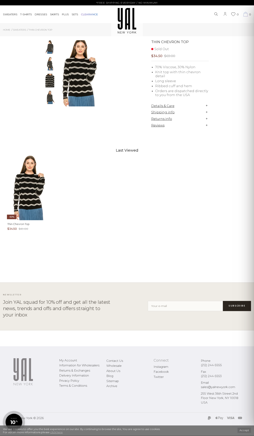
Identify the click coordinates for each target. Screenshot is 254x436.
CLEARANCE (89, 14)
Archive (111, 386)
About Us (113, 371)
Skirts (54, 14)
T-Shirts (26, 14)
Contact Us (114, 361)
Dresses (41, 14)
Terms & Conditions (73, 385)
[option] (50, 48)
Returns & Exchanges (74, 370)
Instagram (161, 367)
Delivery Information (74, 375)
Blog (109, 376)
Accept (244, 430)
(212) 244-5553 (211, 376)
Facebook (161, 372)
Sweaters (10, 14)
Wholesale (114, 366)
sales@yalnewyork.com (218, 387)
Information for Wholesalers (79, 365)
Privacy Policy (69, 380)
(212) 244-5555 (211, 365)
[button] (14, 422)
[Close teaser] (7, 431)
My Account (68, 360)
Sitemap (112, 381)
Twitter (159, 377)
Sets (75, 14)
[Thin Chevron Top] (49, 47)
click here (56, 432)
